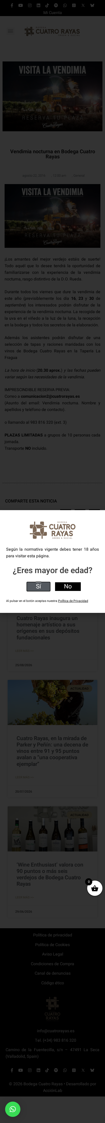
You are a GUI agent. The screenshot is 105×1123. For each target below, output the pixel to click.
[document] (52, 561)
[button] (12, 1109)
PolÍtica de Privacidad (73, 601)
